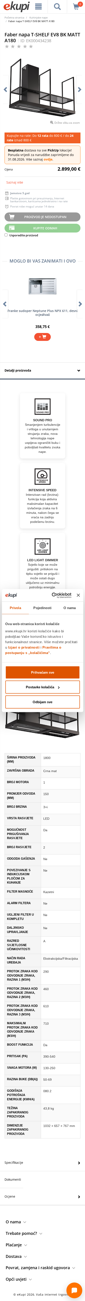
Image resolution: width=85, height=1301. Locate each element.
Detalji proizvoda (18, 370)
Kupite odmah (45, 228)
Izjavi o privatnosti (23, 647)
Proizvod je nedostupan (45, 217)
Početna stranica (14, 17)
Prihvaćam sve (42, 672)
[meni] (38, 6)
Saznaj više (14, 182)
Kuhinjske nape (38, 17)
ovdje (48, 159)
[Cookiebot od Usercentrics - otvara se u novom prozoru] (53, 595)
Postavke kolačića (40, 687)
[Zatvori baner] (78, 595)
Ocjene (10, 1196)
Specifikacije (14, 1162)
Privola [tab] (15, 608)
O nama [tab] (69, 608)
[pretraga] (57, 6)
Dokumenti (13, 1179)
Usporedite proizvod (23, 235)
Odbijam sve (42, 702)
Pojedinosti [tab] (42, 608)
